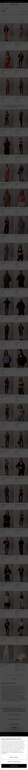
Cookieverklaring (5, 752)
